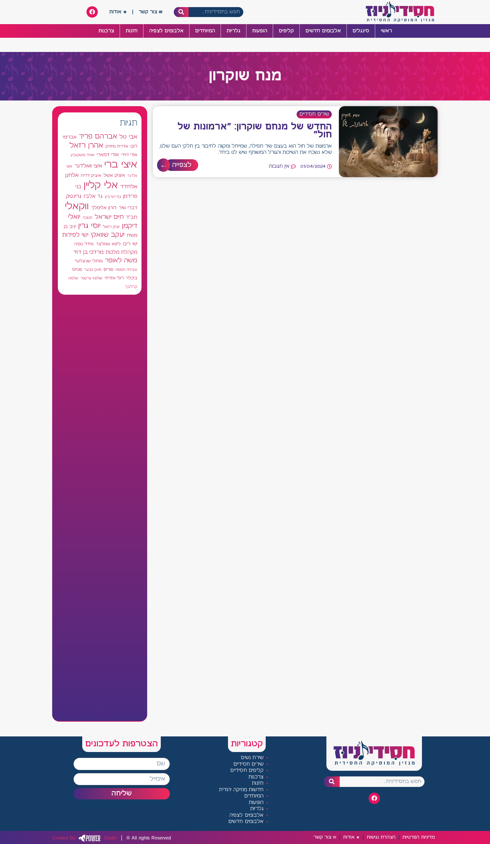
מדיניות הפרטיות (418, 837)
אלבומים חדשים (323, 30)
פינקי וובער (92, 270)
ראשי (386, 30)
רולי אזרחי (114, 278)
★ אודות (118, 11)
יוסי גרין (89, 226)
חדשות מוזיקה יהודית (241, 790)
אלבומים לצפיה (166, 30)
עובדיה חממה (126, 270)
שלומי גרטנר (91, 278)
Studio (84, 838)
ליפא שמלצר (108, 244)
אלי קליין (101, 185)
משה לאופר (121, 260)
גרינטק (73, 196)
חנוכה (87, 217)
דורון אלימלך (104, 207)
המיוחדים (205, 30)
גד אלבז (93, 196)
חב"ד (131, 217)
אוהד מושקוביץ (82, 155)
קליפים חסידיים (246, 770)
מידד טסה (84, 244)
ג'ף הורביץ (113, 197)
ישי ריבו (130, 243)
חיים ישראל (109, 217)
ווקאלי (77, 206)
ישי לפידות (75, 235)
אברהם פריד (98, 137)
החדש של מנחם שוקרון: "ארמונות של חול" (255, 131)
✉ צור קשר (150, 11)
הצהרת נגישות (381, 837)
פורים (108, 269)
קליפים (286, 30)
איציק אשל (114, 175)
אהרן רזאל (86, 146)
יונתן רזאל (111, 227)
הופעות (259, 30)
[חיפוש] (181, 12)
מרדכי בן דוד (88, 252)
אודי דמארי (108, 154)
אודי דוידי (129, 154)
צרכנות (106, 30)
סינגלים (360, 30)
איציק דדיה (91, 175)
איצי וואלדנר (88, 166)
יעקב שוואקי (107, 234)
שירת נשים (252, 758)
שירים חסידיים (314, 114)
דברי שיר (128, 207)
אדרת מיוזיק (116, 146)
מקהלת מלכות (121, 252)
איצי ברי (120, 165)
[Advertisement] (99, 507)
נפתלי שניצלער (89, 261)
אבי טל (128, 137)
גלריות (233, 30)
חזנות (132, 30)
